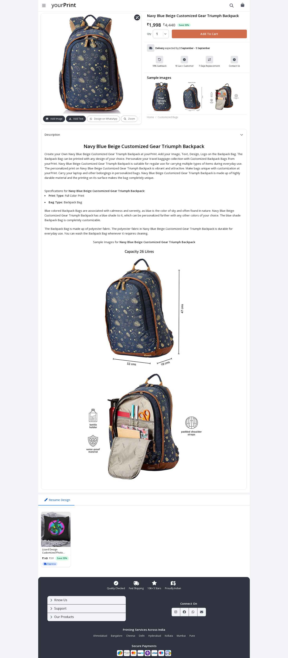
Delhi (142, 635)
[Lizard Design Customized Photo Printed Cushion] (56, 529)
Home (150, 117)
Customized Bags (168, 117)
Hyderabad (154, 635)
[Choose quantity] (165, 34)
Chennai (130, 635)
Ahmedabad (100, 635)
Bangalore (116, 635)
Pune (192, 635)
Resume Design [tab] (59, 500)
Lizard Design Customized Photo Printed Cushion (52, 551)
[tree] (86, 608)
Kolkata (169, 635)
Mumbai (181, 635)
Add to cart (209, 34)
